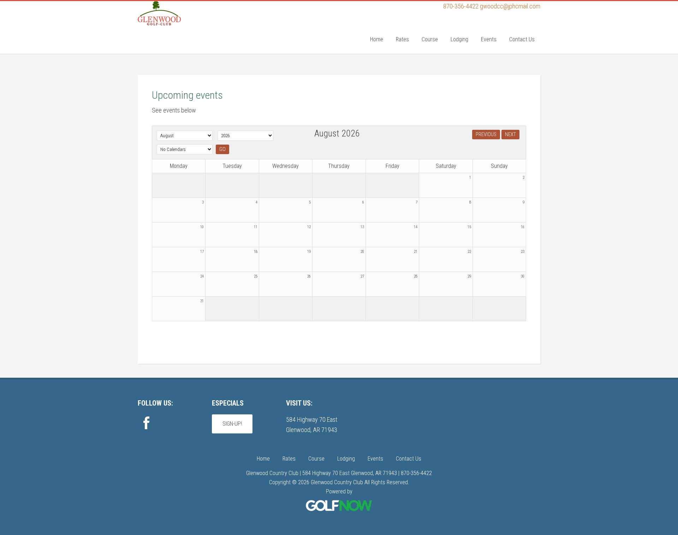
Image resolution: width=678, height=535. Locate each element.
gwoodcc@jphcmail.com (510, 6)
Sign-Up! (232, 423)
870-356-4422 (460, 6)
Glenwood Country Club (191, 29)
